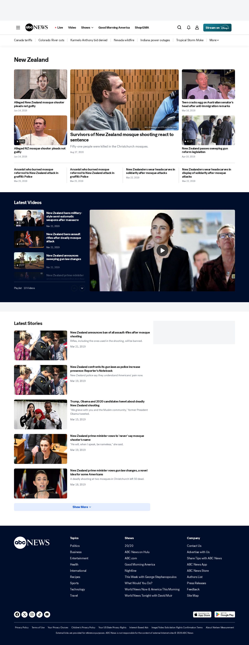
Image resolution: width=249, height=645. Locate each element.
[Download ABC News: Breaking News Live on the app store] (202, 614)
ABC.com (131, 558)
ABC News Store (198, 570)
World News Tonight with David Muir (148, 595)
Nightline (130, 570)
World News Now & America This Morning (152, 589)
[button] (18, 27)
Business (75, 552)
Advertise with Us (198, 552)
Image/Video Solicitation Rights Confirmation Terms (177, 627)
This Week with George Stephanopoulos (150, 577)
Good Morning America (140, 564)
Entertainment (79, 558)
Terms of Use (38, 627)
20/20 (129, 545)
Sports (74, 583)
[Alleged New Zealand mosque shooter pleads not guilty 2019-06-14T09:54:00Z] (40, 84)
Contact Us (194, 545)
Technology (77, 589)
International (78, 570)
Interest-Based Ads (138, 627)
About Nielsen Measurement (220, 627)
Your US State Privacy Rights (112, 627)
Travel (74, 595)
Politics (74, 545)
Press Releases (196, 583)
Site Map (192, 595)
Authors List (194, 577)
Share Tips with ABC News (204, 558)
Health (74, 564)
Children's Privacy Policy (83, 627)
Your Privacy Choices (58, 627)
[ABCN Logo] (36, 27)
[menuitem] (23, 40)
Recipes (75, 577)
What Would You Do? (138, 583)
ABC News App (197, 564)
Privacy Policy (22, 627)
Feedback (193, 589)
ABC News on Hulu (137, 552)
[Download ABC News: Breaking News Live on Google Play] (225, 614)
